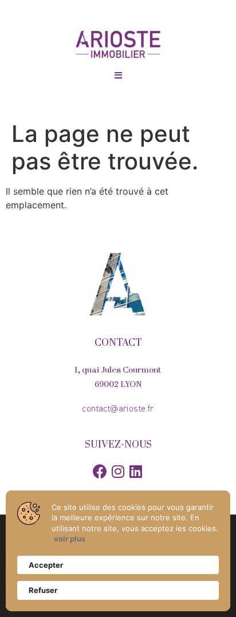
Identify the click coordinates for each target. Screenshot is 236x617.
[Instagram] (118, 471)
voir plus (69, 538)
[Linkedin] (136, 471)
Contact (118, 343)
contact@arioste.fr (118, 409)
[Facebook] (100, 471)
